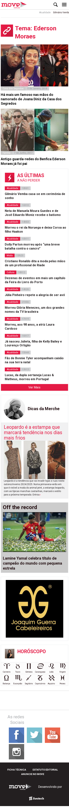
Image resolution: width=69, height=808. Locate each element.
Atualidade (42, 12)
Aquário (51, 684)
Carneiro (6, 672)
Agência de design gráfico (36, 798)
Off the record (20, 507)
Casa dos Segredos (13, 88)
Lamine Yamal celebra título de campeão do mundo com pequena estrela (32, 563)
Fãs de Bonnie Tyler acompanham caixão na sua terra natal (34, 360)
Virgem (62, 672)
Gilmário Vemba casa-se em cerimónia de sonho (35, 196)
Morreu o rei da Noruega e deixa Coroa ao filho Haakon (35, 229)
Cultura (10, 272)
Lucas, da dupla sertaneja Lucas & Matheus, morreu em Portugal (29, 377)
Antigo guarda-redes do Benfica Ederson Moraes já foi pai (33, 161)
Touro (17, 672)
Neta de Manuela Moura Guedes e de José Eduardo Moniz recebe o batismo (33, 213)
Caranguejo (40, 672)
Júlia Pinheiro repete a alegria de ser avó (35, 295)
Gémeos (29, 672)
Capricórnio (40, 684)
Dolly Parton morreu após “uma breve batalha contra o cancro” (32, 246)
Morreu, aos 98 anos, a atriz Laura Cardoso (29, 326)
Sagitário (29, 684)
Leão (51, 672)
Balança (6, 684)
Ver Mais (34, 387)
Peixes (62, 684)
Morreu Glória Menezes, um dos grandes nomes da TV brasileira (34, 310)
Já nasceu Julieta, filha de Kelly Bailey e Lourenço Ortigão (33, 343)
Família (6, 153)
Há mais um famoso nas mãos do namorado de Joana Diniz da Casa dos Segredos (31, 99)
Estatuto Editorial (45, 769)
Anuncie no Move (32, 774)
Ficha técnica (16, 769)
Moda (10, 255)
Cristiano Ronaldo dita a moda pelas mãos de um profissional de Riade (35, 263)
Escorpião (17, 684)
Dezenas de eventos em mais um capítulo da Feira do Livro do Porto (35, 280)
